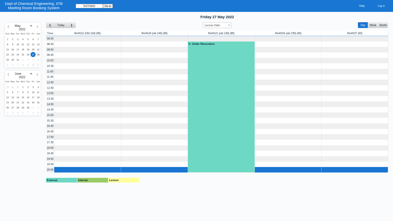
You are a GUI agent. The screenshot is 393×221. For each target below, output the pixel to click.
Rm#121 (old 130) (221, 33)
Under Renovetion (203, 43)
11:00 (50, 71)
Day (363, 25)
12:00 (50, 82)
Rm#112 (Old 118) (87, 33)
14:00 (50, 104)
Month (383, 25)
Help (362, 5)
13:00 (50, 93)
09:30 (50, 54)
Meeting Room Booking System (34, 8)
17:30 (50, 142)
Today (60, 25)
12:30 (50, 87)
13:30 (50, 98)
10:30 (50, 66)
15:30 (50, 120)
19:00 (50, 158)
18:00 (50, 147)
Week (373, 25)
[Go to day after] (72, 25)
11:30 (50, 76)
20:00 (50, 169)
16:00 (50, 125)
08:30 (50, 44)
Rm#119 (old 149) (154, 33)
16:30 (50, 131)
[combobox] (217, 25)
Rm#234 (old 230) (287, 33)
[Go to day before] (50, 25)
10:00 (50, 60)
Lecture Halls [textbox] (212, 25)
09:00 (50, 49)
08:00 (50, 38)
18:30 (50, 153)
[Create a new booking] (87, 39)
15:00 (50, 115)
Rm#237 (354, 33)
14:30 (50, 109)
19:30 (50, 164)
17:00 (50, 137)
